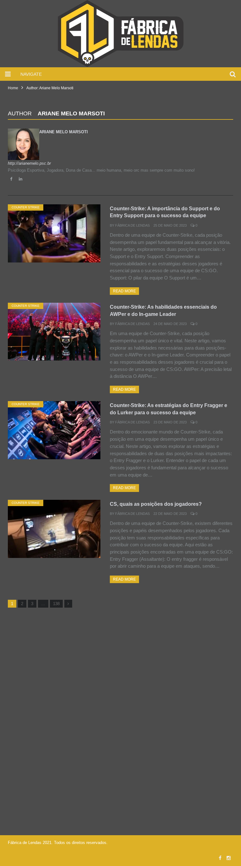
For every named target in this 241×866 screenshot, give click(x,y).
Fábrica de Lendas (132, 225)
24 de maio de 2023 (170, 324)
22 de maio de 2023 (170, 514)
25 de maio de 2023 (170, 225)
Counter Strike (26, 207)
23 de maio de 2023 (170, 422)
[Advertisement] (120, 659)
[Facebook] (220, 858)
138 (56, 603)
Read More (124, 291)
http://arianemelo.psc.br (29, 163)
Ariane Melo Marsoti (63, 132)
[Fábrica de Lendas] (121, 32)
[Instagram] (228, 858)
